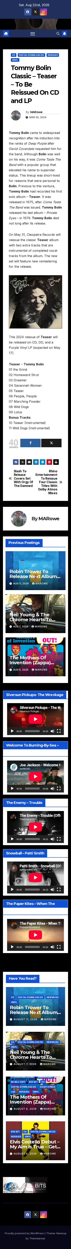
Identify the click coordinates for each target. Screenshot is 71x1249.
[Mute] (52, 731)
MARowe (36, 112)
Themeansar (37, 1238)
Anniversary (45, 1077)
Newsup (61, 1233)
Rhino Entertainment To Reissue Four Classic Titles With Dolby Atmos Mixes (46, 482)
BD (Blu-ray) (18, 1082)
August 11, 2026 (26, 1019)
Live (13, 1092)
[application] (35, 719)
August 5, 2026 (25, 1153)
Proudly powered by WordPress (25, 1233)
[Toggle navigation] (32, 33)
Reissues (53, 55)
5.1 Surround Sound (22, 1077)
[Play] (12, 731)
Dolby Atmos (47, 1087)
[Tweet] (51, 443)
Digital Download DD (31, 55)
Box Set (33, 1082)
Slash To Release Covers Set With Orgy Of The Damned (23, 479)
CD (13, 55)
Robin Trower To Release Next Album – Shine (34, 576)
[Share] (30, 443)
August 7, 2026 (25, 1064)
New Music (53, 997)
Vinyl (15, 60)
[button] (58, 34)
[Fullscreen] (59, 731)
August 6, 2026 (25, 1108)
